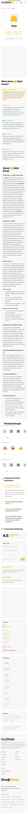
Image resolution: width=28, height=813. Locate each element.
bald (5, 716)
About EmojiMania (5, 771)
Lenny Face (3, 802)
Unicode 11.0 (6, 638)
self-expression (18, 718)
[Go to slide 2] (9, 437)
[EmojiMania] (14, 739)
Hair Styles (6, 630)
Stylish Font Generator (16, 797)
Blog (16, 754)
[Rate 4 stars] (13, 546)
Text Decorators (4, 804)
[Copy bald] (22, 705)
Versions (3, 764)
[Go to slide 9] (21, 454)
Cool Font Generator (13, 804)
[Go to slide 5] (15, 437)
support (11, 720)
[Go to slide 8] (21, 437)
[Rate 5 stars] (16, 546)
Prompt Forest (4, 807)
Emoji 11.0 (5, 643)
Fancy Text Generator (6, 799)
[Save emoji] (17, 38)
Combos (3, 762)
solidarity (6, 720)
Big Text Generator (12, 802)
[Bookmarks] (17, 2)
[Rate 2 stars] (7, 546)
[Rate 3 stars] (10, 546)
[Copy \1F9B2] (22, 675)
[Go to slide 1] (7, 437)
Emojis (8, 8)
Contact (3, 773)
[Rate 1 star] (4, 546)
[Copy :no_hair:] (22, 681)
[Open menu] (25, 2)
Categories (4, 757)
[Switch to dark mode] (21, 2)
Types (2, 759)
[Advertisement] (14, 62)
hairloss (9, 716)
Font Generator (20, 802)
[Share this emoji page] (21, 38)
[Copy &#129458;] (22, 668)
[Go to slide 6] (17, 437)
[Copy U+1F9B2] (22, 662)
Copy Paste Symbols (5, 797)
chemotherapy (16, 716)
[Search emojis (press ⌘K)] (13, 2)
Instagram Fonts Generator (18, 799)
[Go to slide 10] (23, 454)
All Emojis (3, 754)
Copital (10, 807)
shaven (5, 718)
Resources (17, 759)
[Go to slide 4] (13, 437)
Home (4, 8)
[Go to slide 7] (19, 437)
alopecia (11, 718)
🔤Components (7, 626)
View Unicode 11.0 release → (10, 729)
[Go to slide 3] (11, 437)
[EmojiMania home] (6, 2)
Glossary (17, 757)
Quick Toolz (22, 804)
